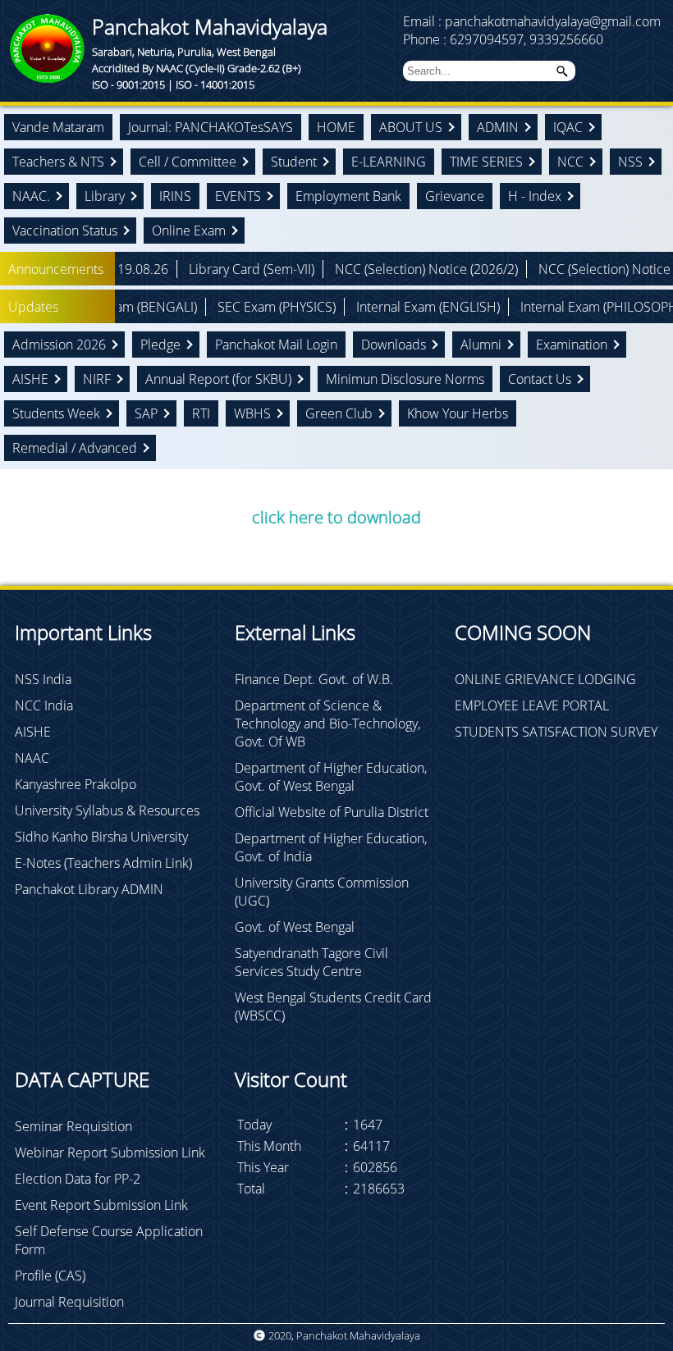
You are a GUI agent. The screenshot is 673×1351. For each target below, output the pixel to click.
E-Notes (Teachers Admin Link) (103, 863)
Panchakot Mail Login (276, 344)
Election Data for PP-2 (77, 1179)
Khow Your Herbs (457, 413)
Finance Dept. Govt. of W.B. (314, 679)
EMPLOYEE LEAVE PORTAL (532, 705)
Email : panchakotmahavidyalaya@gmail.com (532, 21)
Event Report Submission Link (101, 1205)
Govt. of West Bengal (295, 927)
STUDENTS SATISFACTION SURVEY (556, 732)
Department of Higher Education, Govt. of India (331, 847)
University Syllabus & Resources (107, 810)
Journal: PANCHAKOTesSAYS (210, 127)
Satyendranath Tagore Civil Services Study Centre (311, 962)
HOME (336, 127)
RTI (201, 413)
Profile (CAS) (50, 1276)
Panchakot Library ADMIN (89, 889)
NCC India (44, 705)
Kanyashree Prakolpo (75, 784)
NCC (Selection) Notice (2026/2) (362, 269)
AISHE (33, 732)
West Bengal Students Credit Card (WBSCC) (333, 1006)
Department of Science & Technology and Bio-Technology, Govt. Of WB (327, 723)
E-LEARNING (388, 162)
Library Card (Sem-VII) (187, 269)
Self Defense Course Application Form (109, 1240)
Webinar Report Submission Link (110, 1152)
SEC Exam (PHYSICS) (212, 307)
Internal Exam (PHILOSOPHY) (540, 307)
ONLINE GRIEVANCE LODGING (545, 679)
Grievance (454, 196)
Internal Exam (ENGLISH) (364, 307)
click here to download (336, 517)
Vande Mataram (58, 127)
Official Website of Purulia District (331, 812)
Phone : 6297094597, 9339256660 (503, 39)
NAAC (32, 758)
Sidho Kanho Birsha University (101, 837)
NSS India (43, 679)
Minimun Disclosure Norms (405, 379)
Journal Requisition (69, 1302)
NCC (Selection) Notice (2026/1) (565, 269)
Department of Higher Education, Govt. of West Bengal (331, 777)
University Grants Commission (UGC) (322, 892)
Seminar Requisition (73, 1126)
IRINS (175, 196)
